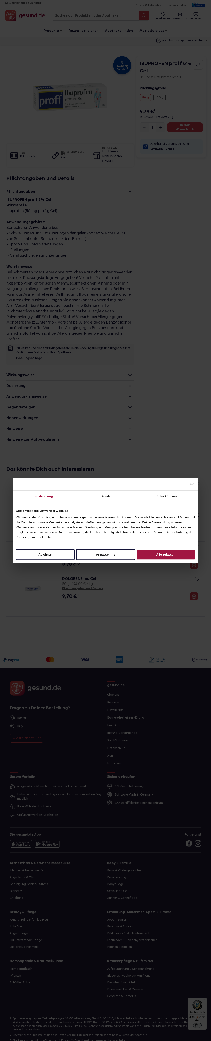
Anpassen (103, 554)
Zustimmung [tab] (44, 496)
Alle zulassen (165, 554)
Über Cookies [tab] (167, 496)
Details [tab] (106, 496)
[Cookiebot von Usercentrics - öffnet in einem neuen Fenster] (177, 484)
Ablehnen (45, 554)
